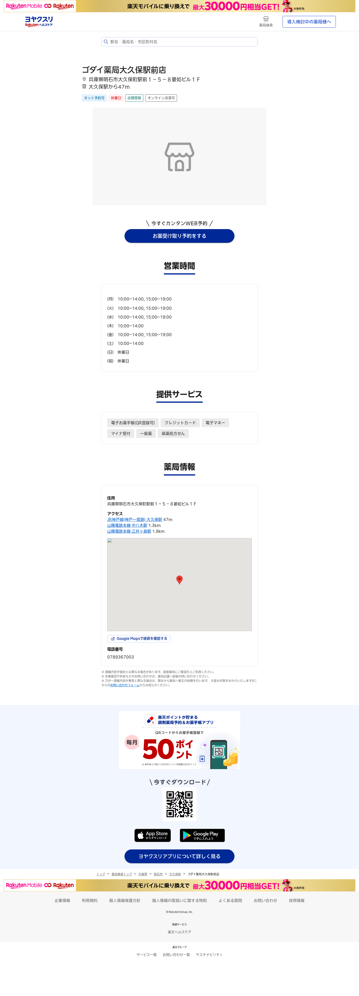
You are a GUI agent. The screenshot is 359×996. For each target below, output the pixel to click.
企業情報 (62, 900)
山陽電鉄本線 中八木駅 (127, 525)
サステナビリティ (209, 954)
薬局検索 (266, 25)
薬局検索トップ (122, 874)
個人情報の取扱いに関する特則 (179, 900)
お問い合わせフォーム (124, 685)
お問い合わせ (265, 900)
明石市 (158, 874)
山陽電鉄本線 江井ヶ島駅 (129, 531)
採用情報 (297, 900)
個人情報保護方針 (124, 900)
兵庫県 (142, 874)
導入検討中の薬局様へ (309, 22)
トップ (100, 874)
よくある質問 (230, 900)
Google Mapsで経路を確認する (142, 638)
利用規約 (89, 900)
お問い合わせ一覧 (176, 954)
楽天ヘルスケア (179, 932)
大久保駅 (175, 874)
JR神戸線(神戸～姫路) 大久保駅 (134, 519)
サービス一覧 (147, 954)
